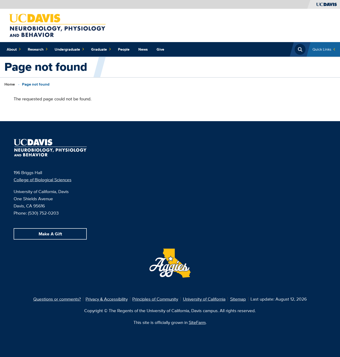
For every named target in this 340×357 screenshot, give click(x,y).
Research (35, 49)
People (124, 49)
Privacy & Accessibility (107, 299)
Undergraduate (67, 49)
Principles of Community (155, 299)
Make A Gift (50, 234)
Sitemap (238, 299)
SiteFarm (197, 322)
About (12, 49)
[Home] (57, 25)
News (143, 49)
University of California (204, 299)
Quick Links (321, 49)
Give (160, 49)
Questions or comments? (57, 299)
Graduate (99, 49)
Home (9, 84)
